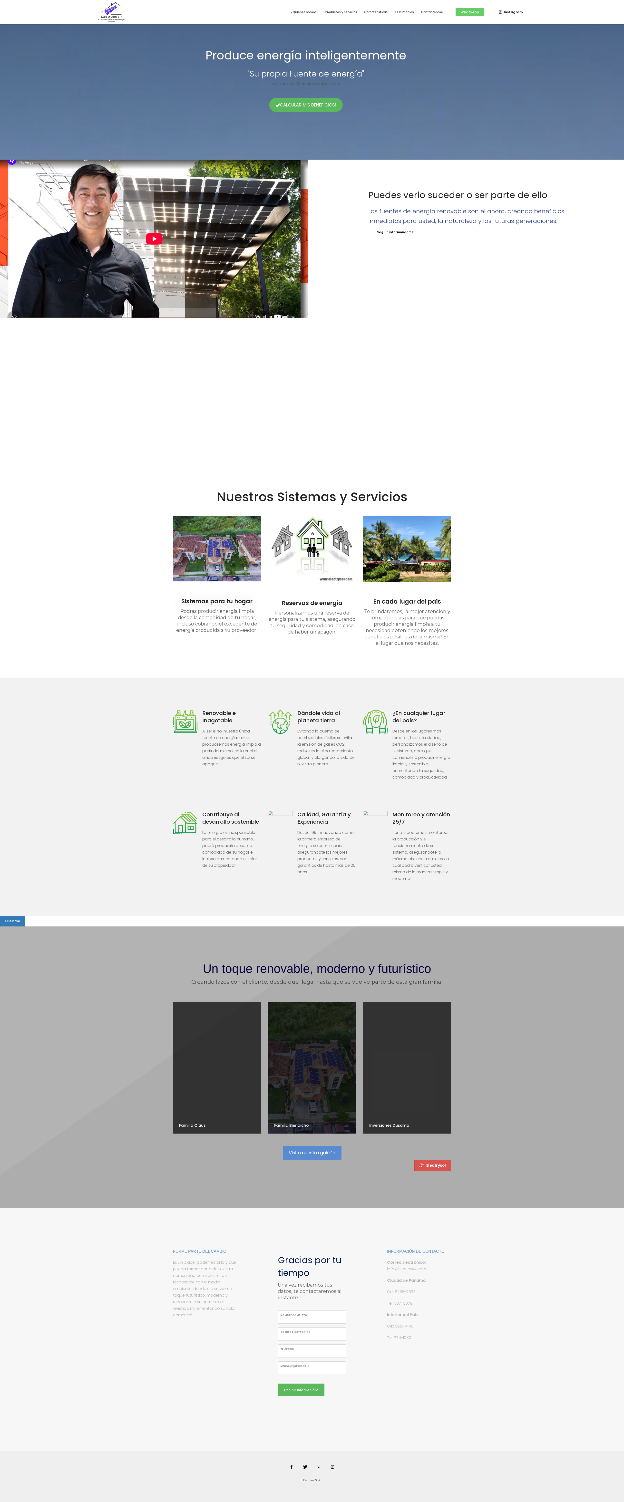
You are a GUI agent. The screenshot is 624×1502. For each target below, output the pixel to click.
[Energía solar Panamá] (332, 1467)
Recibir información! (301, 1390)
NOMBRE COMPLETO (293, 1315)
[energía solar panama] (319, 1467)
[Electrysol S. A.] (305, 1467)
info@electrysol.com (406, 1269)
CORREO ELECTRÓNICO (295, 1332)
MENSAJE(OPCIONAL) (294, 1366)
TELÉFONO (287, 1349)
